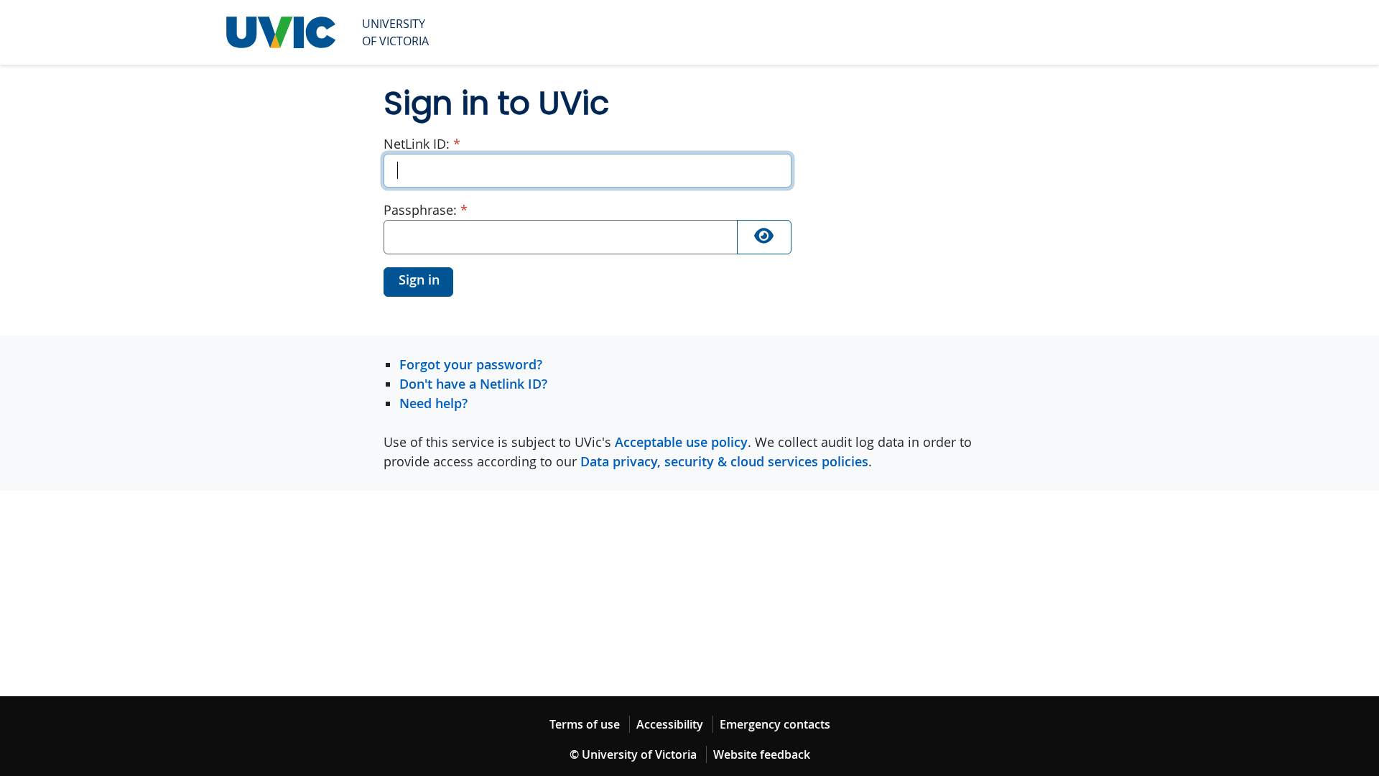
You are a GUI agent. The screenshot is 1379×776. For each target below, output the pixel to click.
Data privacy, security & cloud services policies (724, 461)
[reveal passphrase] (764, 237)
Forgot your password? (470, 364)
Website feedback (761, 754)
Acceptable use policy (681, 442)
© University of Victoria (633, 754)
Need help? (433, 403)
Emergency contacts (775, 724)
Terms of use (584, 724)
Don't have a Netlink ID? (473, 383)
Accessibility (669, 724)
